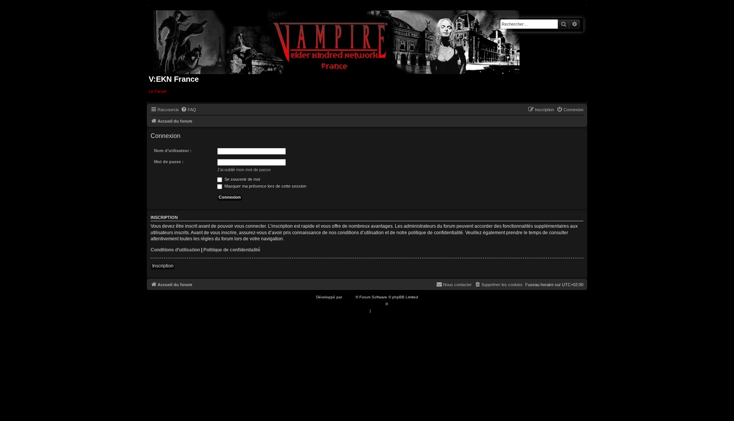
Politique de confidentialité (231, 250)
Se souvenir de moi (241, 179)
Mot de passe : (169, 161)
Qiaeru (395, 304)
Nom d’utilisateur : (173, 150)
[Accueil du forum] (337, 40)
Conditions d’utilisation (175, 250)
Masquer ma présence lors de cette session (264, 186)
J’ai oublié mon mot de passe (244, 169)
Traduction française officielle (358, 304)
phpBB (349, 297)
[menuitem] (188, 109)
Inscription (163, 266)
